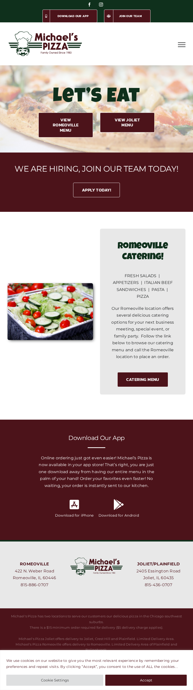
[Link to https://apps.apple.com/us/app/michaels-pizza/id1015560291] (74, 504)
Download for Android (119, 515)
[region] (96, 670)
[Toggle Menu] (181, 44)
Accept (146, 680)
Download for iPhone (74, 515)
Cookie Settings (55, 680)
